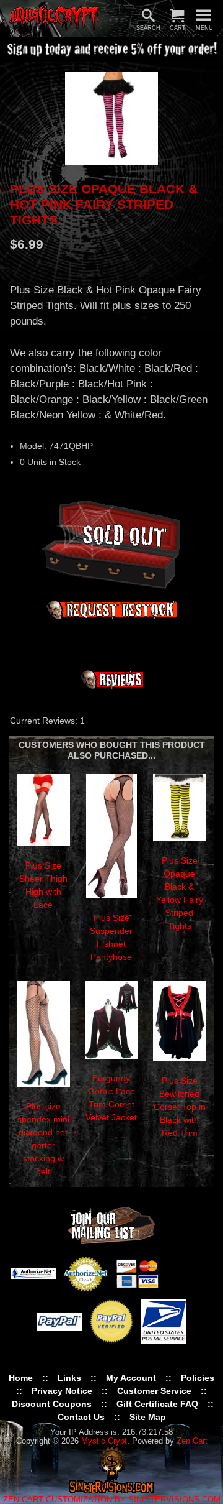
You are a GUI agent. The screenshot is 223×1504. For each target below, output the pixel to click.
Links (69, 1378)
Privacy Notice (62, 1391)
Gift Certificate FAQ (157, 1404)
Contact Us (81, 1417)
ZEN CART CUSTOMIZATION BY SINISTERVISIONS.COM (112, 1499)
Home (21, 1378)
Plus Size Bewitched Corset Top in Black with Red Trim (180, 1107)
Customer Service (154, 1391)
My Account (131, 1378)
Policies (197, 1378)
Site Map (147, 1417)
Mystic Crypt (104, 1441)
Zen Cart (192, 1441)
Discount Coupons (52, 1404)
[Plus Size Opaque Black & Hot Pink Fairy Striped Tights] (111, 118)
